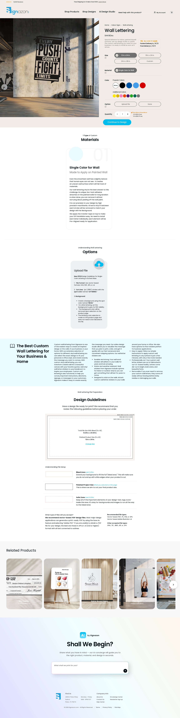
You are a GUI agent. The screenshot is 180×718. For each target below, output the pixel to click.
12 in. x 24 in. (90, 439)
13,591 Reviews (18, 2)
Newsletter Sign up (116, 699)
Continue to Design (117, 122)
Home (107, 25)
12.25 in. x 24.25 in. (90, 433)
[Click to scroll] (105, 58)
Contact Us (100, 699)
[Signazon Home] (17, 11)
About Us (100, 697)
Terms (98, 707)
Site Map (118, 707)
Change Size (90, 444)
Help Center (101, 702)
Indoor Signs (116, 25)
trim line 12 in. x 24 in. (125, 417)
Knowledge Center (116, 697)
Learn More (102, 2)
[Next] (173, 585)
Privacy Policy (107, 707)
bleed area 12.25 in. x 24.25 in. (125, 415)
